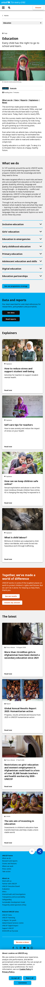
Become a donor (22, 942)
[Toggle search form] (9, 7)
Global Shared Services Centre (12, 923)
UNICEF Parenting (8, 918)
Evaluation (6, 889)
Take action (6, 871)
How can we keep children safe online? (21, 482)
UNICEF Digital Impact (10, 926)
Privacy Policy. (8, 972)
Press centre (6, 869)
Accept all (15, 978)
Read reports (11, 319)
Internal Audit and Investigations (14, 894)
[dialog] (22, 968)
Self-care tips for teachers (18, 424)
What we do (6, 858)
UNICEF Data (7, 915)
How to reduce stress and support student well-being (19, 370)
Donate (38, 8)
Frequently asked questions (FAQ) (14, 905)
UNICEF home (7, 856)
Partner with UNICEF (9, 884)
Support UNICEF (8, 928)
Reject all (29, 978)
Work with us (6, 881)
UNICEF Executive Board (11, 886)
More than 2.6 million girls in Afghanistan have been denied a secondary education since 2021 (22, 655)
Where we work (7, 866)
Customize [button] (22, 983)
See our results (11, 596)
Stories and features (9, 864)
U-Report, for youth (9, 920)
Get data (10, 313)
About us (5, 878)
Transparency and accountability (13, 897)
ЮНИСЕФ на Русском (10, 931)
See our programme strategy (15, 286)
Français (13, 88)
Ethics (4, 892)
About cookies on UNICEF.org (14, 953)
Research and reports (9, 861)
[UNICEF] (13, 2)
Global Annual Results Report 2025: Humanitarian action (20, 710)
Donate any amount (12, 603)
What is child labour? (15, 537)
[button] (40, 851)
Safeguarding (6, 900)
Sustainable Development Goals (13, 902)
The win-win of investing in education (19, 822)
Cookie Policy (25, 969)
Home (6, 15)
